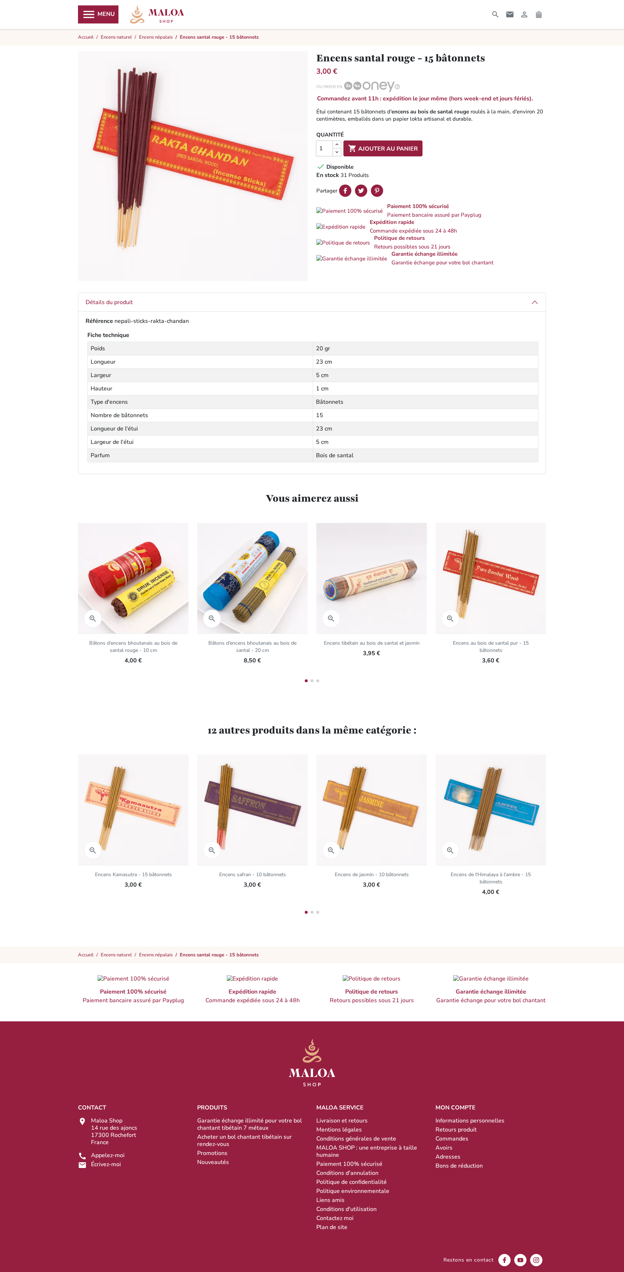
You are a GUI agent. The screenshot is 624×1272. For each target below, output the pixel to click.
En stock (327, 175)
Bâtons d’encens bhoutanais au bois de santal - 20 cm (252, 647)
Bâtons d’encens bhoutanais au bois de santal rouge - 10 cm (133, 647)
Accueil (86, 955)
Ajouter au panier (383, 148)
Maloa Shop (157, 14)
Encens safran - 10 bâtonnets (252, 874)
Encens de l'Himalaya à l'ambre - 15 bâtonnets (491, 878)
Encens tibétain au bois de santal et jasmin (372, 643)
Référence (99, 321)
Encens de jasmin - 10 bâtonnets (372, 874)
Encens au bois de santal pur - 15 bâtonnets (491, 647)
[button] (431, 211)
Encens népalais (156, 955)
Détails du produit (109, 302)
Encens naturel (116, 955)
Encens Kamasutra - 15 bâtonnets (133, 874)
